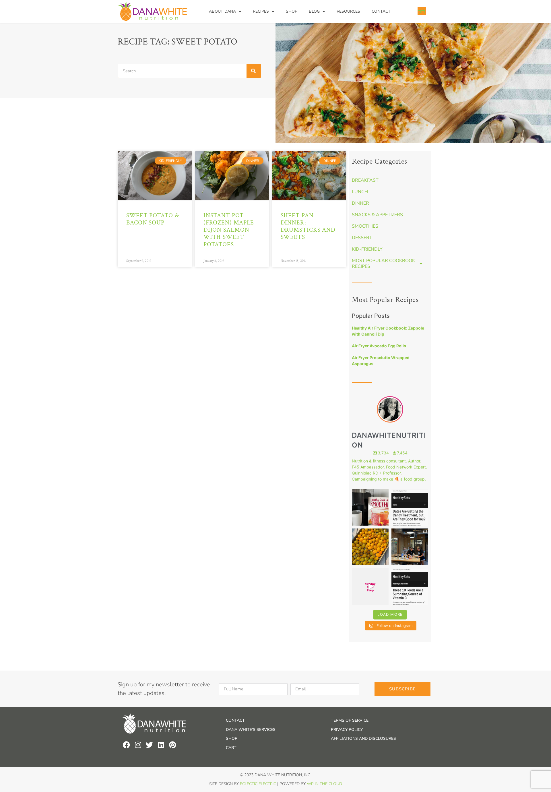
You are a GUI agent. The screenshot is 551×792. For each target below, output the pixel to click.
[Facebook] (126, 745)
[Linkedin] (161, 745)
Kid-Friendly (367, 249)
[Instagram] (138, 745)
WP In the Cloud (324, 784)
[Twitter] (149, 745)
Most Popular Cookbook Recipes (383, 263)
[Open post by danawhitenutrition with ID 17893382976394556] (370, 507)
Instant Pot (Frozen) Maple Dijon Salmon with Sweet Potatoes (228, 230)
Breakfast (365, 180)
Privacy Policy (347, 729)
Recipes (261, 11)
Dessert (362, 238)
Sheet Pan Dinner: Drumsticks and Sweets (308, 226)
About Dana (222, 11)
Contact (381, 11)
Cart (231, 747)
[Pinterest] (172, 745)
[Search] (254, 71)
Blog (314, 11)
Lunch (360, 192)
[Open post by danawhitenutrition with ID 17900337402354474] (409, 507)
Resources (348, 11)
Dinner (360, 203)
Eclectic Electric (258, 784)
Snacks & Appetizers (377, 215)
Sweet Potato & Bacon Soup (152, 219)
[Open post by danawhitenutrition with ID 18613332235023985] (370, 586)
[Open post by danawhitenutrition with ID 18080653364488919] (409, 586)
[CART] (422, 11)
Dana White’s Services (251, 729)
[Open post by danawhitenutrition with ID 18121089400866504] (370, 546)
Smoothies (365, 226)
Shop (291, 11)
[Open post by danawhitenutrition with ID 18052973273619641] (409, 546)
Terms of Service (349, 720)
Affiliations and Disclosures (363, 738)
